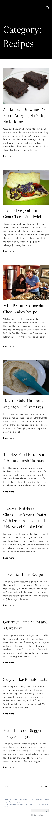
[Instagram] (47, 7)
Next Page (44, 786)
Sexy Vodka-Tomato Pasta (25, 679)
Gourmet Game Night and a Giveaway (25, 625)
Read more (8, 156)
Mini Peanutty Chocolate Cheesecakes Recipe (24, 309)
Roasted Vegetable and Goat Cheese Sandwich (22, 214)
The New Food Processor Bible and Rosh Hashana (24, 457)
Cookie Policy (9, 807)
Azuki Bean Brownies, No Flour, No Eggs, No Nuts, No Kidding (24, 115)
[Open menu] (5, 7)
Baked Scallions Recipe (23, 574)
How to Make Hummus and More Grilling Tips (23, 404)
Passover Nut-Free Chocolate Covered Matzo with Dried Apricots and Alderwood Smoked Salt (25, 517)
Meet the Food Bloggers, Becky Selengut (24, 733)
